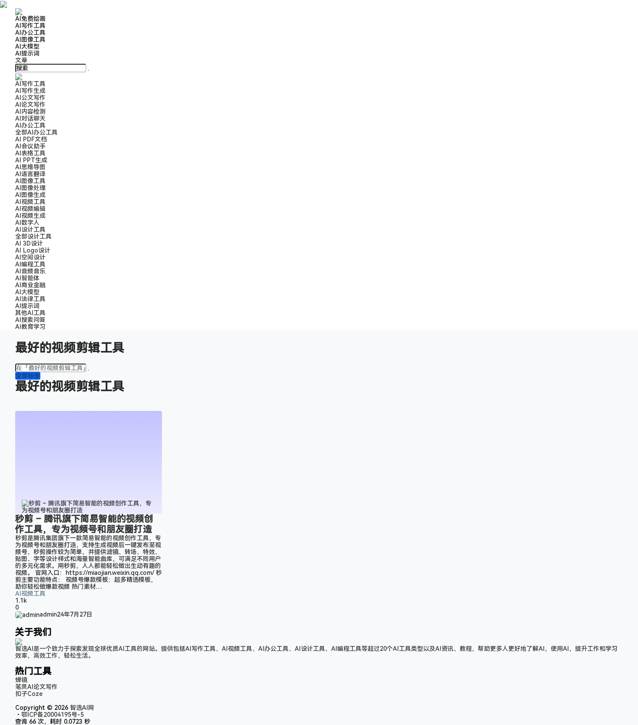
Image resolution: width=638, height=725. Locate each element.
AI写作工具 (30, 25)
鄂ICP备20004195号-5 (54, 714)
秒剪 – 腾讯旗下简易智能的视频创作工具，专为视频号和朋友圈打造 (84, 524)
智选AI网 (81, 707)
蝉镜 (21, 679)
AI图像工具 (30, 39)
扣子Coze (29, 693)
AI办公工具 (30, 32)
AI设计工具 (30, 229)
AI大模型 (27, 46)
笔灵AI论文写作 (36, 686)
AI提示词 (27, 53)
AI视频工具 (30, 201)
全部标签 (28, 375)
